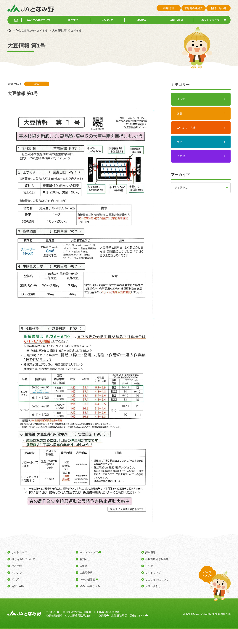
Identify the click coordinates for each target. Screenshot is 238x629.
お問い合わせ (218, 8)
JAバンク (107, 19)
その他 (181, 156)
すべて (181, 99)
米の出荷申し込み (90, 586)
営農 (179, 113)
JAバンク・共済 (186, 127)
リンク (149, 565)
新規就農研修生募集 (157, 559)
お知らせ (85, 559)
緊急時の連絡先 (193, 8)
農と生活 (73, 19)
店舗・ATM (176, 19)
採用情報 (168, 8)
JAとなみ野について (39, 19)
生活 (179, 141)
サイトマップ (153, 572)
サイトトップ (19, 552)
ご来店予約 (86, 572)
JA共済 (141, 19)
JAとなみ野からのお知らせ (31, 30)
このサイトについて (157, 579)
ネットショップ (210, 19)
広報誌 (83, 565)
